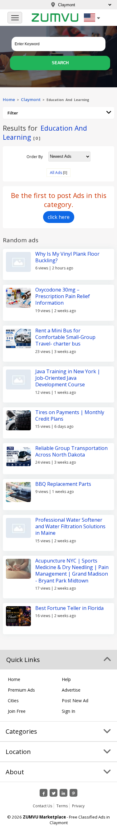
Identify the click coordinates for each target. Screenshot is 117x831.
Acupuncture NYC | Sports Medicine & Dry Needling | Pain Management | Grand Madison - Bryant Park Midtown (72, 570)
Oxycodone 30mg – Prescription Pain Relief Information (62, 296)
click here (59, 217)
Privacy (78, 806)
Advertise (71, 690)
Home (9, 99)
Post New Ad (75, 700)
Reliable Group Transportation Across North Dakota (71, 451)
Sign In (68, 711)
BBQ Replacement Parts (63, 484)
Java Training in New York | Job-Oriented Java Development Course (67, 378)
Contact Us (42, 806)
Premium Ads (21, 690)
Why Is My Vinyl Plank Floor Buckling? (67, 257)
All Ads (56, 172)
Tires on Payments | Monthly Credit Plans (69, 415)
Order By (35, 156)
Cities (13, 700)
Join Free (17, 711)
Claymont (31, 99)
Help (66, 679)
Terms (62, 806)
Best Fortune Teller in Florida (69, 608)
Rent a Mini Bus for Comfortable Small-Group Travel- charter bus (65, 337)
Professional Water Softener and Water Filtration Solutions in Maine (70, 526)
